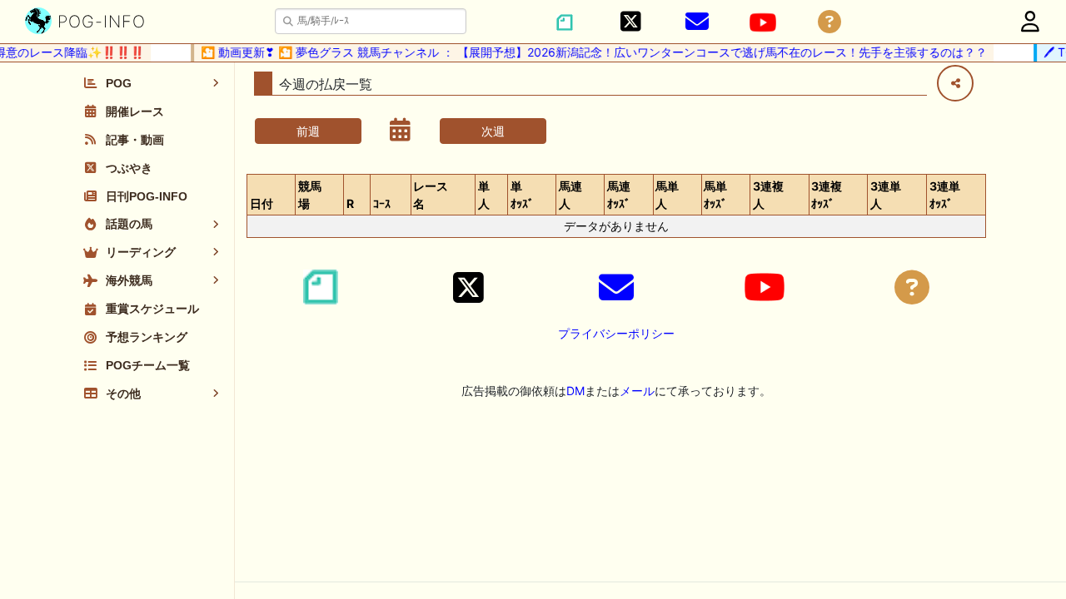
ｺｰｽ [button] (382, 203)
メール (637, 391)
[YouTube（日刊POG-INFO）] (763, 22)
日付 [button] (261, 203)
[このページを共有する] (955, 83)
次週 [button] (493, 131)
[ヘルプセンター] (829, 22)
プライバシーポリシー (616, 333)
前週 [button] (308, 131)
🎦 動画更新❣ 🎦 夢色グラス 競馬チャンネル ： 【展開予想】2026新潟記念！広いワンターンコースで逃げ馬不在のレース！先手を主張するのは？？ (590, 52)
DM (575, 391)
